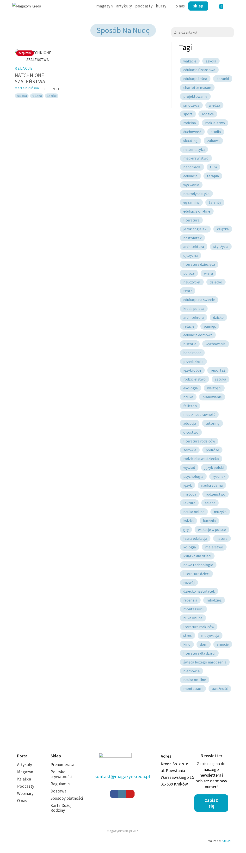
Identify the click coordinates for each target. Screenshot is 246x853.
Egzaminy (191, 202)
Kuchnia (209, 520)
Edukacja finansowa (199, 69)
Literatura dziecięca (199, 264)
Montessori (193, 688)
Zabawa (213, 140)
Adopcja (189, 423)
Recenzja (190, 600)
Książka (223, 229)
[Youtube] (130, 794)
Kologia (189, 547)
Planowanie (212, 396)
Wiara (208, 273)
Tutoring (212, 423)
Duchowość (192, 131)
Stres (187, 635)
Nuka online (193, 617)
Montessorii (193, 609)
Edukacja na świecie (199, 299)
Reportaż (218, 370)
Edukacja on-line (196, 211)
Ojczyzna (190, 255)
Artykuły (24, 764)
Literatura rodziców (199, 441)
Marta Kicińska (27, 88)
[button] (211, 803)
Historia (189, 343)
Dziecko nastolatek (199, 591)
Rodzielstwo (215, 122)
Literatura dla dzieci (199, 653)
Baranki (222, 78)
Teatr (187, 290)
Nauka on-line (194, 679)
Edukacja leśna (195, 78)
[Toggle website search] (232, 6)
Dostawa (58, 791)
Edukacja (190, 175)
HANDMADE (192, 167)
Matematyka (194, 149)
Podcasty (25, 786)
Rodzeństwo (215, 494)
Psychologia (193, 476)
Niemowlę (191, 671)
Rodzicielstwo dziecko (201, 458)
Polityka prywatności (61, 774)
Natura (222, 538)
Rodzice (208, 113)
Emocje (223, 644)
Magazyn (25, 771)
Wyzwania (191, 184)
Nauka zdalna (212, 485)
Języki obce (192, 370)
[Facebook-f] (114, 794)
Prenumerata (62, 764)
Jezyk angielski (195, 229)
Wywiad (189, 467)
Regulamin (60, 783)
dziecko (52, 96)
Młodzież (214, 600)
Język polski (214, 467)
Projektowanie (195, 96)
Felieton (190, 405)
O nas (22, 800)
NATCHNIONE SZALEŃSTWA (30, 78)
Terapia (213, 175)
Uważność (220, 688)
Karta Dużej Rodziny (60, 808)
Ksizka (188, 520)
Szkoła (211, 61)
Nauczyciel (191, 282)
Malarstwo (214, 547)
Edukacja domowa (197, 334)
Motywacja (210, 635)
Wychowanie (216, 343)
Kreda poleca (193, 308)
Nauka (188, 396)
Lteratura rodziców (198, 626)
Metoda (189, 494)
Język (187, 485)
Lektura (189, 502)
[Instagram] (122, 794)
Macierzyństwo (196, 158)
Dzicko (218, 317)
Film (213, 167)
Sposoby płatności (66, 798)
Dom (203, 644)
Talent (210, 502)
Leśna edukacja (195, 538)
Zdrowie (189, 450)
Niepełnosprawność (199, 414)
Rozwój (189, 582)
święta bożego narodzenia (204, 662)
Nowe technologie (198, 564)
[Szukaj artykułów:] (202, 31)
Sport (187, 113)
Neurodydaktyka (196, 193)
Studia (216, 131)
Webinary (25, 793)
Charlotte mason (197, 87)
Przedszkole (193, 361)
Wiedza (214, 105)
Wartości (214, 388)
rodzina (37, 96)
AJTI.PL (226, 841)
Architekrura (193, 317)
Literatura (191, 220)
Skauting (190, 140)
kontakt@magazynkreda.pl (122, 776)
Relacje (24, 68)
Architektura (193, 246)
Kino (187, 644)
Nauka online (193, 511)
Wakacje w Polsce (212, 529)
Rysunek (219, 476)
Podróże (212, 450)
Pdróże (189, 273)
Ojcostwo (190, 432)
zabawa (22, 96)
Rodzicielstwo (194, 379)
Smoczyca (191, 105)
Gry (186, 529)
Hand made (192, 352)
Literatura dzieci (196, 573)
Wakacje (189, 61)
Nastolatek (192, 237)
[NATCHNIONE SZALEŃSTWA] (38, 56)
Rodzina (189, 122)
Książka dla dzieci (197, 555)
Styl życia (220, 246)
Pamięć (210, 326)
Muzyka (220, 511)
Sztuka (220, 379)
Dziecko (216, 282)
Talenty (215, 202)
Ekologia (190, 388)
